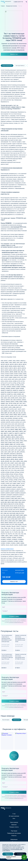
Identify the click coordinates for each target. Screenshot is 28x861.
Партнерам (14, 831)
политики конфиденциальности (16, 622)
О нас (14, 813)
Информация (14, 839)
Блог (14, 818)
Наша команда (14, 822)
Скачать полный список (7, 548)
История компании (14, 816)
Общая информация (7, 65)
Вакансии (14, 824)
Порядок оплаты (14, 827)
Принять (8, 854)
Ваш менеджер (5, 719)
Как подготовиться (20, 65)
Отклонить (20, 854)
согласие (22, 619)
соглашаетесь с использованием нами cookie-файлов (12, 850)
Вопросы (14, 835)
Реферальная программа (14, 833)
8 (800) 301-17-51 (18, 1)
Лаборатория (16, 719)
